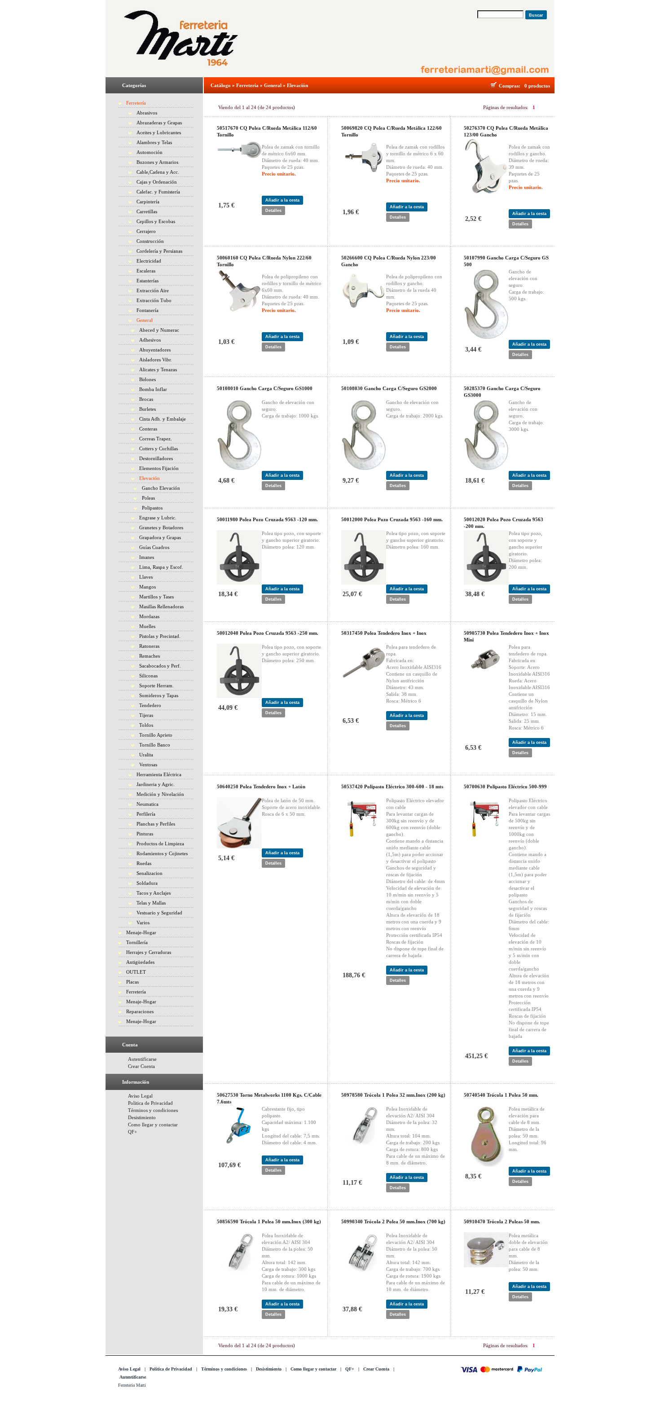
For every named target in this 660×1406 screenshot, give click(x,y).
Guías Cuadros (154, 547)
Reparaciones (140, 1011)
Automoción (149, 152)
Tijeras (146, 715)
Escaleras (145, 270)
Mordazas (149, 616)
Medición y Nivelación (160, 794)
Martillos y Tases (156, 596)
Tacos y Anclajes (153, 893)
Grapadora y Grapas (160, 537)
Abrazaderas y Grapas (159, 122)
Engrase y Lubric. (157, 517)
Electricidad (148, 261)
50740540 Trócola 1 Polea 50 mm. (501, 1095)
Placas (132, 981)
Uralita (146, 754)
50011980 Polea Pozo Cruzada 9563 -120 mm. (267, 519)
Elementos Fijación (159, 468)
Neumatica (147, 804)
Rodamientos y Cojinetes (162, 853)
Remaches (149, 656)
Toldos (146, 725)
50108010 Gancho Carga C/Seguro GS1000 (264, 388)
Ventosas (148, 764)
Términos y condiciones (153, 1110)
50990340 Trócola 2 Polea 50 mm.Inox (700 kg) (393, 1221)
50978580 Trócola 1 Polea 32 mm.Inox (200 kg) (393, 1095)
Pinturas (144, 833)
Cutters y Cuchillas (158, 448)
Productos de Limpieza (160, 843)
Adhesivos (150, 340)
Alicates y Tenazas (158, 369)
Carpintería (147, 201)
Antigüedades (140, 962)
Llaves (146, 577)
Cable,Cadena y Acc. (157, 172)
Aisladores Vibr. (155, 359)
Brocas (146, 399)
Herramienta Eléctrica (158, 774)
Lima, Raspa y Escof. (161, 567)
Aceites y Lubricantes (158, 132)
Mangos (147, 586)
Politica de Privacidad (150, 1103)
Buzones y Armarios (157, 162)
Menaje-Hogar (141, 932)
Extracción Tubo (154, 300)
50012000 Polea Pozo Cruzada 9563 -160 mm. (392, 519)
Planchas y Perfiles (155, 823)
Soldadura (147, 883)
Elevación (149, 478)
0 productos (537, 85)
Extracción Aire (152, 290)
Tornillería (137, 942)
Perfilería (145, 814)
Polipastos (152, 507)
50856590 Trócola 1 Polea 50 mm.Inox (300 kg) (269, 1221)
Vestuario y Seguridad (159, 912)
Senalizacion (149, 873)
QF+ (132, 1131)
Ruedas (143, 863)
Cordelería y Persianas (159, 251)
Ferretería (136, 102)
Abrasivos (146, 112)
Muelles (147, 626)
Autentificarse (142, 1059)
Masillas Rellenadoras (161, 606)
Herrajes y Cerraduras (148, 952)
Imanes (146, 557)
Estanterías (147, 280)
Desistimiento (142, 1117)
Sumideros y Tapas (158, 695)
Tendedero (150, 705)
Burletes (147, 409)
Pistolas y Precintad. (159, 636)
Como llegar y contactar (153, 1124)
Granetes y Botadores (161, 527)
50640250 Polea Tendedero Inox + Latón (261, 786)
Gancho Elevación (161, 488)
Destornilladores (156, 458)
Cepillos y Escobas (155, 221)
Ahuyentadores (155, 349)
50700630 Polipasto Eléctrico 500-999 (505, 786)
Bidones (147, 379)
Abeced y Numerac (159, 330)
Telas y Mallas (151, 902)
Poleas (148, 498)
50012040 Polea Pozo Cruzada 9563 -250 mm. (267, 633)
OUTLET (136, 972)
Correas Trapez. (155, 438)
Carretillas (146, 211)
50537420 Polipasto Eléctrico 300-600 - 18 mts (392, 786)
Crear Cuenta (141, 1066)
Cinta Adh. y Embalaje (162, 419)
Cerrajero (146, 231)
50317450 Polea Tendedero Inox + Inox (384, 633)
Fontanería (147, 310)
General (144, 320)
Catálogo (221, 85)
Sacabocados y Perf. (160, 665)
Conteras (148, 428)
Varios (143, 922)
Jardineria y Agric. (155, 784)
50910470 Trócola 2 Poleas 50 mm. (502, 1221)
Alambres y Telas (154, 142)
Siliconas (148, 675)
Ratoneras (149, 646)
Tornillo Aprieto (155, 735)
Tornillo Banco (154, 744)
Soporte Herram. (156, 685)
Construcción (150, 241)
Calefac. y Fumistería (158, 191)
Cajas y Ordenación (156, 182)
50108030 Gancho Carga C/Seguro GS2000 (389, 388)
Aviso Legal (140, 1095)
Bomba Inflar (153, 389)
